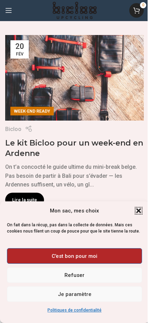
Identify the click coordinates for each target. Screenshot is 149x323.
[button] (138, 210)
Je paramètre (74, 294)
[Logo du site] (75, 10)
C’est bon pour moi (74, 256)
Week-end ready (32, 111)
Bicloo (13, 129)
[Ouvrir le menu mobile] (9, 10)
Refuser (74, 275)
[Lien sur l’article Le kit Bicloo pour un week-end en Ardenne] (74, 78)
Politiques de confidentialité (74, 310)
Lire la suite (24, 199)
